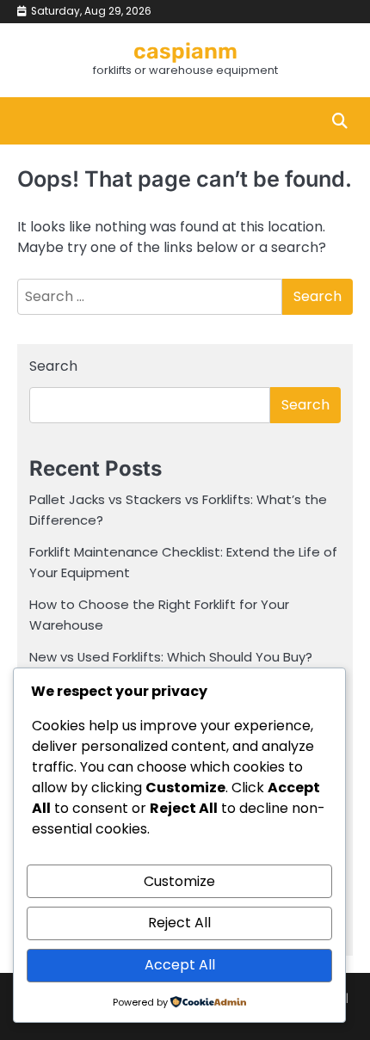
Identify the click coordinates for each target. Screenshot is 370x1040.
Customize (179, 881)
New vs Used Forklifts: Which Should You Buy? (170, 657)
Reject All (179, 922)
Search (53, 366)
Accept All (180, 965)
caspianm (185, 51)
